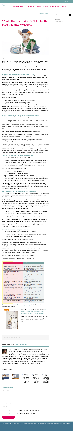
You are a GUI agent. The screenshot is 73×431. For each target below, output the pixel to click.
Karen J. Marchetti (21, 345)
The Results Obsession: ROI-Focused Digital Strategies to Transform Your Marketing (33, 311)
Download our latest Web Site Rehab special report (17, 305)
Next (46, 13)
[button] (68, 6)
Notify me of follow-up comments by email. (28, 410)
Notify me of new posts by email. (25, 413)
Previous (41, 13)
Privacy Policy (37, 424)
